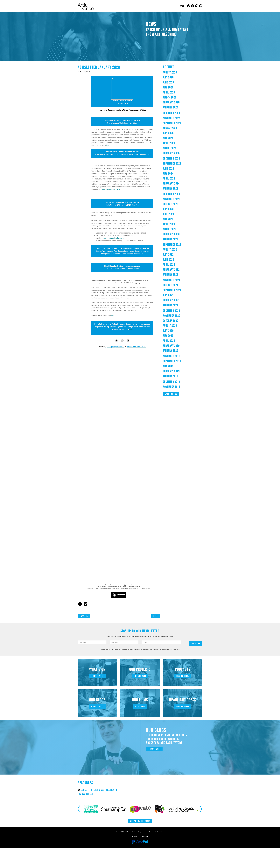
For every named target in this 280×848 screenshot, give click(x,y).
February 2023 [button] (171, 234)
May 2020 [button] (168, 335)
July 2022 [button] (168, 254)
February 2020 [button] (171, 345)
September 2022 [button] (172, 244)
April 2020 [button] (169, 340)
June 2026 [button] (168, 82)
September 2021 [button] (172, 290)
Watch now (140, 706)
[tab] (182, 72)
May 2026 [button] (168, 87)
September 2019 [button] (172, 361)
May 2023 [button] (168, 219)
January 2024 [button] (170, 188)
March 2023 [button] (169, 229)
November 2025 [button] (171, 118)
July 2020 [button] (168, 330)
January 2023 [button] (170, 239)
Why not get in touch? (140, 821)
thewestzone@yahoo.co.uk (124, 585)
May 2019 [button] (168, 366)
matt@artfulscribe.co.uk (111, 189)
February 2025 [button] (171, 153)
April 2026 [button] (169, 92)
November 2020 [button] (171, 315)
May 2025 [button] (168, 138)
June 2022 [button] (168, 259)
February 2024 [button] (171, 183)
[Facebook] (80, 604)
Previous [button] (79, 809)
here (108, 145)
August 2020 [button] (170, 325)
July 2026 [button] (168, 77)
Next (155, 616)
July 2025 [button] (168, 133)
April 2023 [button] (169, 224)
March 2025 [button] (169, 148)
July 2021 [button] (168, 295)
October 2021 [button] (170, 285)
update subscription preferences (131, 586)
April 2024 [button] (169, 178)
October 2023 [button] (170, 204)
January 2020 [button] (170, 350)
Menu (182, 6)
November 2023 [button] (171, 199)
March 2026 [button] (169, 97)
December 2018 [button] (171, 381)
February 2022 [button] (171, 269)
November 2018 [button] (171, 386)
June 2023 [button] (168, 214)
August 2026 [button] (170, 72)
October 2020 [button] (170, 320)
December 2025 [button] (171, 113)
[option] (89, 809)
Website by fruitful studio (140, 836)
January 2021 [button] (170, 305)
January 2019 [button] (170, 376)
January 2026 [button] (170, 107)
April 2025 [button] (169, 143)
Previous (84, 616)
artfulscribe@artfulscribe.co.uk (112, 238)
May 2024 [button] (168, 173)
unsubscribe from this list (114, 586)
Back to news (171, 394)
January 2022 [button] (170, 274)
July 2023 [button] (168, 209)
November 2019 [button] (171, 356)
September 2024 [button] (172, 163)
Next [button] (201, 809)
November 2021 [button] (171, 280)
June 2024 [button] (168, 168)
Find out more (97, 676)
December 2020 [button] (171, 310)
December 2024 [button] (171, 158)
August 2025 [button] (170, 128)
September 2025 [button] (172, 123)
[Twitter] (85, 604)
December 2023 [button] (171, 194)
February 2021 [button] (171, 300)
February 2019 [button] (171, 371)
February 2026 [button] (171, 102)
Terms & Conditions (157, 832)
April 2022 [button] (169, 264)
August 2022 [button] (170, 249)
